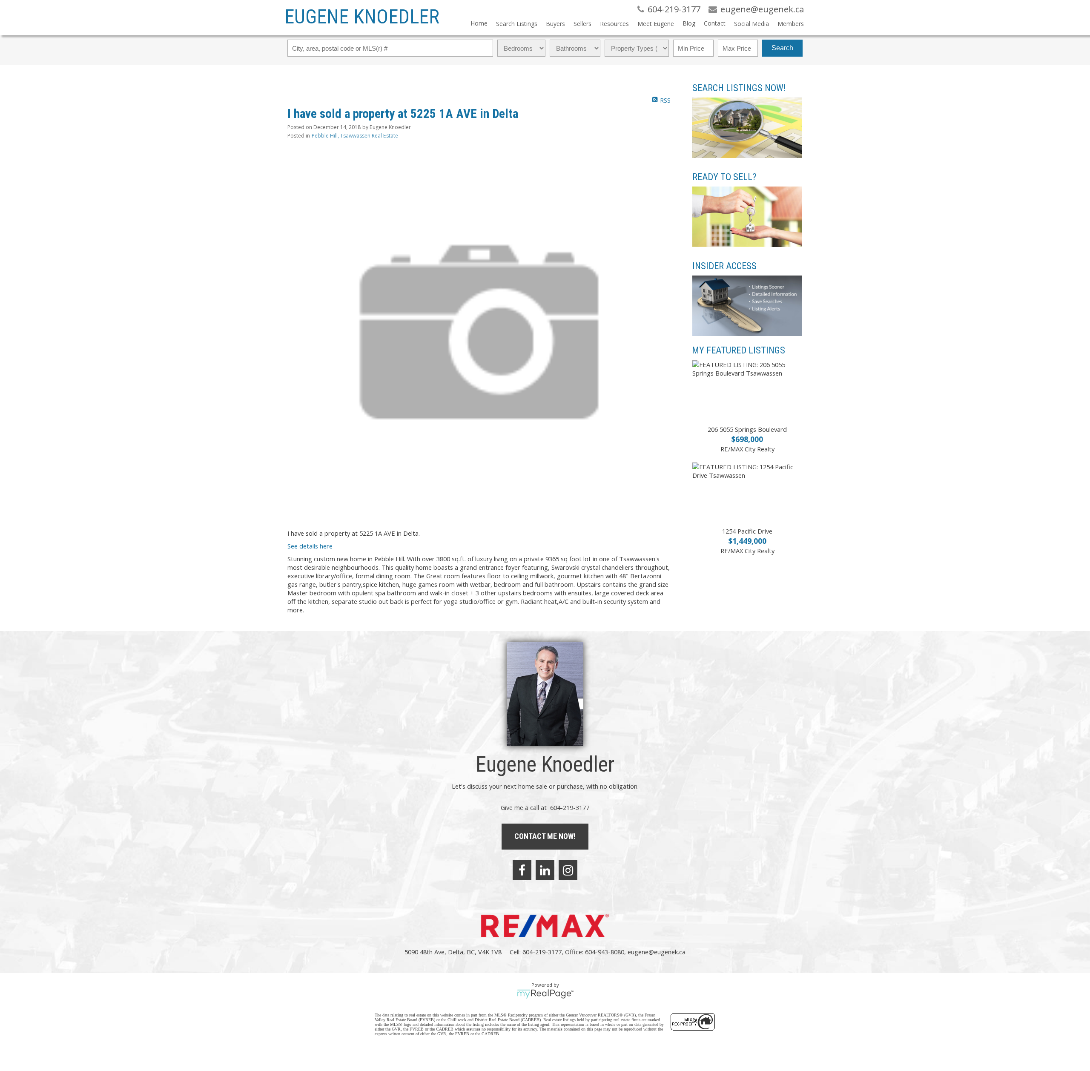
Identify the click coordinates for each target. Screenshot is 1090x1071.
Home (479, 23)
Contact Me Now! (545, 836)
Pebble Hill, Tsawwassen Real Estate (355, 135)
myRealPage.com (545, 994)
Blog (689, 23)
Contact (715, 23)
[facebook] (522, 870)
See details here (310, 546)
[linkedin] (545, 870)
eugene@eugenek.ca (657, 952)
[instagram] (568, 870)
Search (782, 48)
